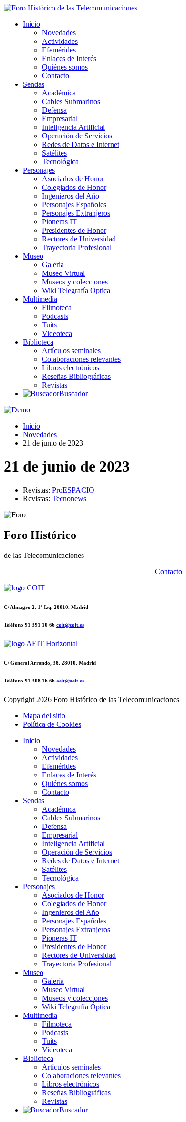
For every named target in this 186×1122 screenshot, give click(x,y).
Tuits (49, 325)
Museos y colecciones (75, 282)
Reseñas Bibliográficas (76, 376)
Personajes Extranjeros (76, 213)
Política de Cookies (52, 724)
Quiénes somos (65, 67)
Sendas (33, 84)
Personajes (39, 170)
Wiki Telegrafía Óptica (76, 290)
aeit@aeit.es (70, 680)
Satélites (54, 153)
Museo (33, 256)
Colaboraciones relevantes (81, 359)
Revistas (54, 385)
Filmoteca (57, 308)
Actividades (60, 41)
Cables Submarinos (71, 101)
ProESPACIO (73, 490)
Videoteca (57, 333)
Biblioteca (38, 342)
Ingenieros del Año (70, 196)
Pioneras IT (59, 222)
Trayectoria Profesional (77, 247)
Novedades (59, 33)
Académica (59, 93)
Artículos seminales (71, 350)
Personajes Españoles (74, 204)
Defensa (54, 110)
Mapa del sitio (44, 716)
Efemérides (59, 50)
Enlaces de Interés (69, 58)
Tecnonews (69, 498)
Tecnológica (60, 161)
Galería (53, 265)
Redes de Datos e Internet (80, 144)
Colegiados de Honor (74, 187)
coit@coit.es (70, 625)
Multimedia (40, 299)
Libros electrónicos (70, 368)
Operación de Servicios (77, 136)
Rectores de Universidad (79, 239)
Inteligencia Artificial (73, 127)
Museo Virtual (63, 273)
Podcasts (55, 316)
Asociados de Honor (73, 179)
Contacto (55, 76)
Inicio (31, 24)
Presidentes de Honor (74, 230)
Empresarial (60, 119)
